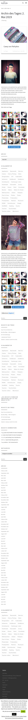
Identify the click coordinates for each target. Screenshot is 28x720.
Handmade (5, 184)
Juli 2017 (3, 536)
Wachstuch (16, 211)
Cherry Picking (12, 174)
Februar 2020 (4, 483)
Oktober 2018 (4, 502)
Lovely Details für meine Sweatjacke (14, 432)
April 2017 (3, 543)
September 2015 (5, 589)
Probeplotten (5, 200)
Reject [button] (14, 714)
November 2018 (5, 500)
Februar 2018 (4, 519)
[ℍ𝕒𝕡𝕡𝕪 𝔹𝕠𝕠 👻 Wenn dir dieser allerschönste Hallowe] (24, 121)
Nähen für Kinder (19, 190)
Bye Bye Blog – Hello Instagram (8, 332)
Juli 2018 (3, 509)
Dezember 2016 (5, 553)
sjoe (2, 435)
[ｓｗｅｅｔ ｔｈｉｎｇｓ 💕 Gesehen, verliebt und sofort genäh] (17, 135)
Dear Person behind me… (7, 330)
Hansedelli (13, 184)
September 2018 (5, 504)
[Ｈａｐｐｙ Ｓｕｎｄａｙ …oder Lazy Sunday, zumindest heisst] (24, 128)
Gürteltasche (5, 182)
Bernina (20, 171)
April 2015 (3, 602)
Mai (8, 8)
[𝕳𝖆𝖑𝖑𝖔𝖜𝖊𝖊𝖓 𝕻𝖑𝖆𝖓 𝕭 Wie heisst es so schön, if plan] (11, 121)
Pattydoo (20, 192)
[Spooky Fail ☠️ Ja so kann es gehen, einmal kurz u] (4, 128)
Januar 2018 (4, 521)
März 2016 (3, 575)
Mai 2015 (3, 599)
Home (3, 682)
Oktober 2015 (4, 587)
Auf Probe (4, 673)
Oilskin (13, 192)
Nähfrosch (3, 440)
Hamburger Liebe (16, 182)
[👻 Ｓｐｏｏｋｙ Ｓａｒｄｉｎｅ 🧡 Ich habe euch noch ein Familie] (11, 128)
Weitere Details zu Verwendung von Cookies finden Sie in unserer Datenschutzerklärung (14, 717)
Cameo (4, 174)
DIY (12, 176)
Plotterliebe (5, 198)
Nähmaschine (6, 192)
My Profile (4, 696)
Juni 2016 (3, 568)
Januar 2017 (4, 551)
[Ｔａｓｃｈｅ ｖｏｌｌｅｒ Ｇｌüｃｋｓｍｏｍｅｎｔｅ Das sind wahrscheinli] (17, 141)
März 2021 (3, 475)
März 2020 (3, 480)
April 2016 (3, 572)
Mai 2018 (3, 514)
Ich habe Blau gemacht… (13, 440)
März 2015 (3, 604)
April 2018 (3, 517)
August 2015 (4, 592)
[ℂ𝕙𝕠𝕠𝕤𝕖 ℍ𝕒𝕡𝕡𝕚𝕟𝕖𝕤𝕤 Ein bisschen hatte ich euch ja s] (11, 135)
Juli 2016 (3, 565)
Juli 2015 (3, 594)
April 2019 (3, 490)
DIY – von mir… (5, 680)
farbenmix (5, 179)
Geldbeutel (13, 179)
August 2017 (4, 534)
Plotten (13, 195)
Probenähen (13, 198)
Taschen (4, 208)
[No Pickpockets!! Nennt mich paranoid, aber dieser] (11, 141)
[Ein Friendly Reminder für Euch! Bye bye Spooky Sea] (4, 121)
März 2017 (3, 546)
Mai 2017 (3, 541)
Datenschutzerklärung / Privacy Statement (11, 675)
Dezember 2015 (5, 582)
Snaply (19, 203)
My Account (4, 694)
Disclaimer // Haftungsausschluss (9, 678)
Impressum (4, 685)
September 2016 (5, 560)
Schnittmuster (11, 203)
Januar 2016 (4, 580)
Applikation (5, 171)
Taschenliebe (12, 208)
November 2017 (5, 526)
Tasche (18, 206)
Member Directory (6, 691)
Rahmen (13, 200)
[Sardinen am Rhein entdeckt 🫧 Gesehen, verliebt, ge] (17, 128)
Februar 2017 (4, 548)
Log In (3, 689)
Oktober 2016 (4, 558)
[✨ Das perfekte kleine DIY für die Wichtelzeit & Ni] (11, 115)
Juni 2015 (3, 597)
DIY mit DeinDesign (5, 334)
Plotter (19, 195)
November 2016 (5, 555)
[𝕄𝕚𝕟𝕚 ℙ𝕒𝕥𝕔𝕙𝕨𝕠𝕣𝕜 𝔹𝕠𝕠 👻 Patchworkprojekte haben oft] (4, 135)
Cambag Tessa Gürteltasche (14, 437)
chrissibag (3, 437)
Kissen (9, 187)
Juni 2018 (3, 512)
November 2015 (5, 585)
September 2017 (5, 531)
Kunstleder (22, 187)
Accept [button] (23, 711)
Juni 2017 (3, 538)
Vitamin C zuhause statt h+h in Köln (9, 339)
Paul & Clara (5, 195)
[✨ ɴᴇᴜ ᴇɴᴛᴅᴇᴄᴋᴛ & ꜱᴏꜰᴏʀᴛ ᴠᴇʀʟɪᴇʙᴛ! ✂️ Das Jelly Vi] (17, 115)
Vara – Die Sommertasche (12, 442)
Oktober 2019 (4, 485)
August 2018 (4, 507)
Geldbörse (21, 179)
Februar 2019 (4, 495)
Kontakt (4, 687)
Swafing (11, 206)
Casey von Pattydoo (11, 46)
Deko (19, 174)
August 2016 (4, 563)
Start (2, 8)
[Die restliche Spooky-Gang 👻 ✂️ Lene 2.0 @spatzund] (17, 121)
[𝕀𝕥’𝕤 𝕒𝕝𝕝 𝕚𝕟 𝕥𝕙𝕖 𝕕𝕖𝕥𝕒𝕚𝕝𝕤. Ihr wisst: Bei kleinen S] (4, 115)
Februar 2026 (4, 470)
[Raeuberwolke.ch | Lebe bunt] (4, 2)
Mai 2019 (3, 487)
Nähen (10, 190)
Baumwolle (13, 171)
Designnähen (5, 176)
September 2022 (5, 473)
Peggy (6, 51)
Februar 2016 (4, 577)
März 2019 (3, 492)
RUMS (3, 203)
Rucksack (20, 200)
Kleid (15, 187)
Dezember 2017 (5, 524)
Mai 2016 (3, 570)
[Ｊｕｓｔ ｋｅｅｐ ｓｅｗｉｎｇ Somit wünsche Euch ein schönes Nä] (24, 115)
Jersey (20, 184)
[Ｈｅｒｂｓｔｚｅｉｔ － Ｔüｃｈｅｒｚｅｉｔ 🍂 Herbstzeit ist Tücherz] (24, 141)
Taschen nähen (6, 211)
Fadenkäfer (19, 176)
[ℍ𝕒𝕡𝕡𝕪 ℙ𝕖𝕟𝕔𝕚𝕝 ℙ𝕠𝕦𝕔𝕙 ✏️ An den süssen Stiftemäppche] (24, 135)
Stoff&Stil (4, 206)
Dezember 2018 (5, 497)
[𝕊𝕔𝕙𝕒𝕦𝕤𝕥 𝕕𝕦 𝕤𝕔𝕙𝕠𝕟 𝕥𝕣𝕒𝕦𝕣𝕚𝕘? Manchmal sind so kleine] (4, 141)
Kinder (4, 187)
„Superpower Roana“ (6, 337)
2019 (5, 8)
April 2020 (3, 478)
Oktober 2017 (4, 529)
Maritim (4, 190)
